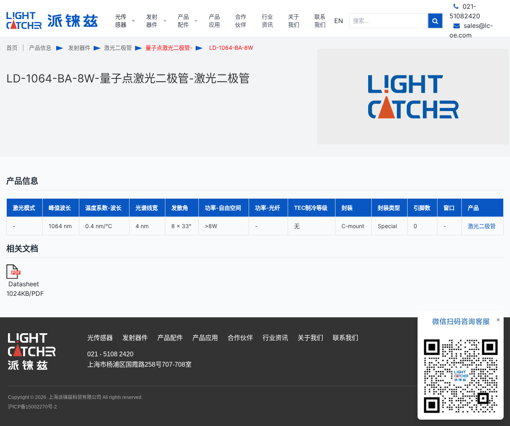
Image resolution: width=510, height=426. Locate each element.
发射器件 (79, 47)
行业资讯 (275, 337)
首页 (12, 47)
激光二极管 (118, 47)
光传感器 (100, 337)
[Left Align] (435, 21)
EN (338, 21)
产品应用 (205, 337)
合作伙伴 (240, 337)
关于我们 (310, 337)
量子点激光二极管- (168, 47)
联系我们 (345, 337)
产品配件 (170, 337)
